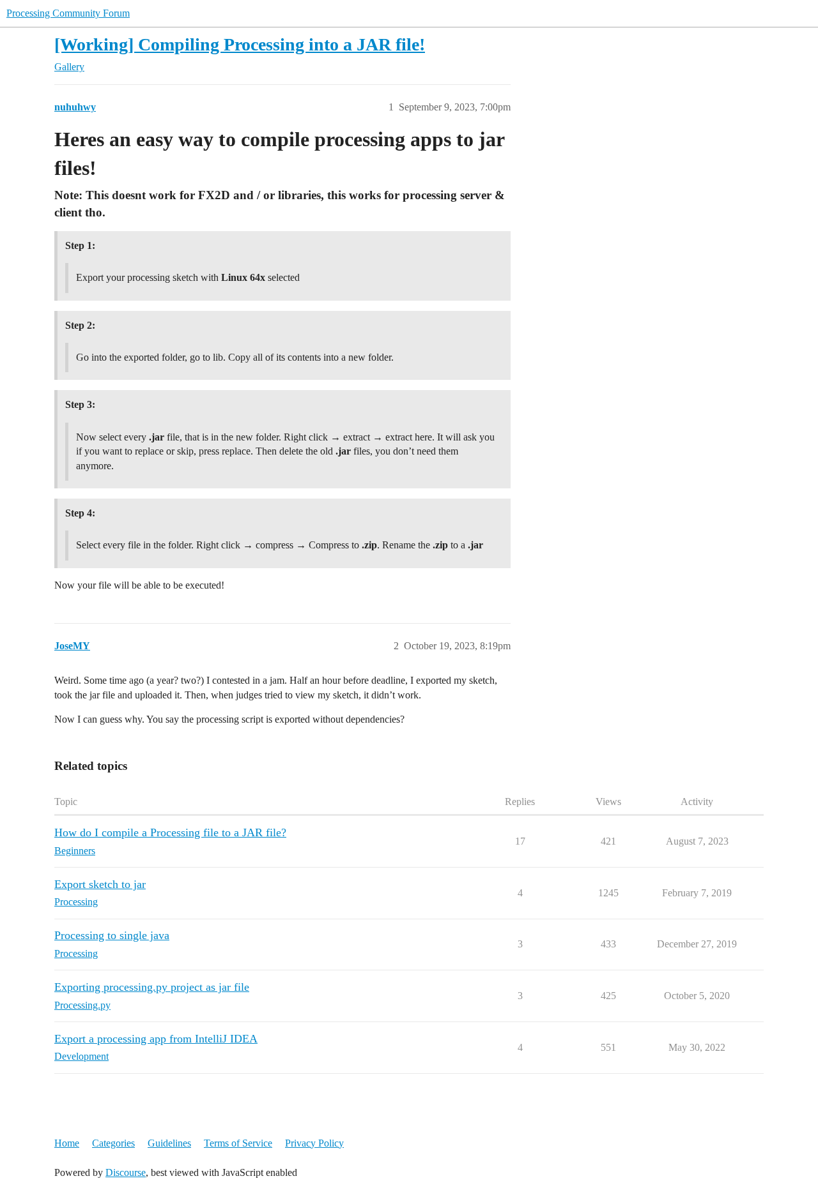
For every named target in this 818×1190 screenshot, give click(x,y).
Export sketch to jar (100, 884)
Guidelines (169, 1143)
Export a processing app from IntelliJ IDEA (156, 1038)
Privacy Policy (314, 1143)
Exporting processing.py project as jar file (151, 987)
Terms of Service (238, 1143)
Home (66, 1143)
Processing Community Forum (68, 13)
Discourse (125, 1172)
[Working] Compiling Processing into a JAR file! (239, 44)
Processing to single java (111, 935)
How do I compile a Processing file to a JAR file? (170, 832)
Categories (113, 1143)
